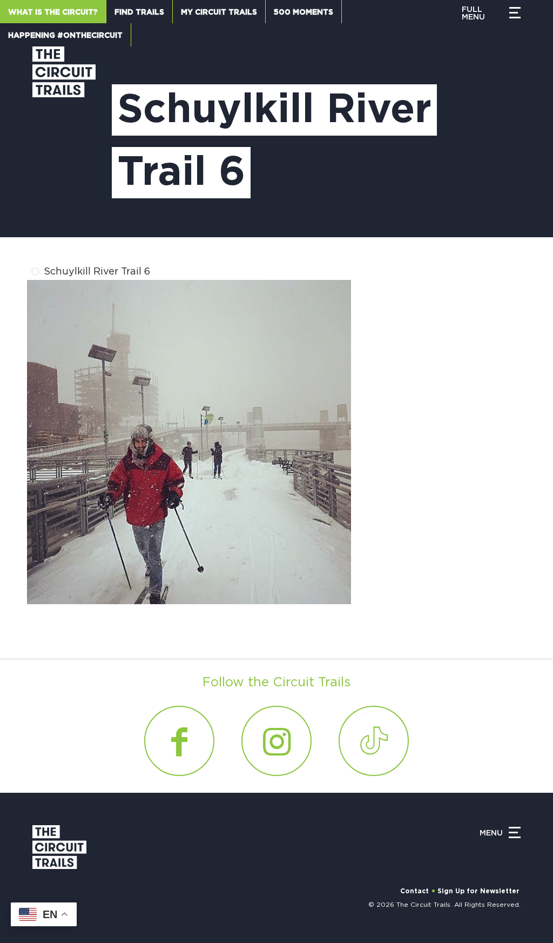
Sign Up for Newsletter (478, 891)
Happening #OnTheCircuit (65, 35)
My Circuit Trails (219, 12)
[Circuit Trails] (64, 131)
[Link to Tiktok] (374, 741)
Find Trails (139, 12)
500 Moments (303, 12)
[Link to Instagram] (276, 741)
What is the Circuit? (53, 12)
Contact (414, 891)
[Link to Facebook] (179, 741)
